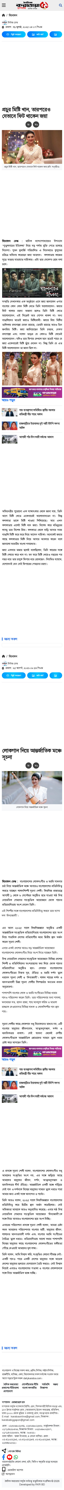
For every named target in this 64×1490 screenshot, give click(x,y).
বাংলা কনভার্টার (29, 1387)
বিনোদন (13, 15)
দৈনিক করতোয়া (10, 1384)
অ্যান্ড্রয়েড (10, 1474)
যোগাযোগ (8, 1391)
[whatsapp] (16, 1457)
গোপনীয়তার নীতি (30, 1384)
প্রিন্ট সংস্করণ (16, 34)
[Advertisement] (32, 74)
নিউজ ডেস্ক (12, 22)
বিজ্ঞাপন (44, 1387)
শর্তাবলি (45, 1384)
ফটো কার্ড (40, 34)
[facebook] (3, 1457)
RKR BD (40, 1484)
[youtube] (9, 1457)
